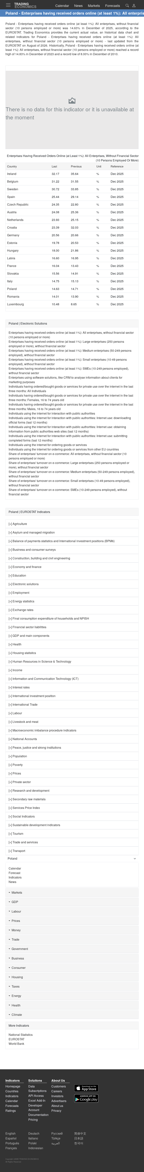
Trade (14, 939)
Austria (11, 212)
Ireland (11, 174)
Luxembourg (15, 304)
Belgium (12, 181)
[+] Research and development (29, 790)
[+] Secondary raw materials (27, 799)
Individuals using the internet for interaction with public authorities (52, 413)
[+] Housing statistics (22, 653)
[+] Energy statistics (21, 601)
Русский (57, 1133)
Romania (13, 296)
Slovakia (13, 273)
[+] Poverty (16, 765)
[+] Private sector (20, 782)
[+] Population (18, 756)
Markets (16, 892)
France (11, 266)
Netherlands (15, 220)
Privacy (56, 1110)
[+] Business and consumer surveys (32, 549)
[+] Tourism (16, 833)
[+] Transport (17, 851)
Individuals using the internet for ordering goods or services (48, 445)
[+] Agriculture (18, 524)
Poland (12, 289)
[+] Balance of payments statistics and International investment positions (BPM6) (62, 541)
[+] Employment (19, 592)
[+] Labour (15, 713)
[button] (134, 6)
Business (17, 958)
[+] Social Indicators (22, 816)
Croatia (12, 227)
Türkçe (55, 1138)
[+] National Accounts (23, 739)
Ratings (10, 1110)
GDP (14, 902)
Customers (58, 1086)
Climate (16, 1014)
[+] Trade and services (23, 842)
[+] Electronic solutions (24, 584)
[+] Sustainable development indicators (34, 825)
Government (19, 949)
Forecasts (12, 1106)
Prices (15, 921)
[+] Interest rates (19, 687)
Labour (15, 911)
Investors (57, 1096)
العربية (55, 1143)
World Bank (16, 1043)
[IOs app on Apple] (86, 1088)
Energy (15, 996)
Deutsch (33, 1133)
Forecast (14, 873)
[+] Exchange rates (21, 610)
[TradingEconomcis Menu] (9, 5)
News (12, 882)
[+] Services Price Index (24, 808)
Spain (11, 197)
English (10, 1133)
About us (57, 1106)
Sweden (12, 189)
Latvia (11, 258)
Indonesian (35, 1148)
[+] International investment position (32, 696)
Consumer (18, 967)
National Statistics (21, 1034)
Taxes (15, 986)
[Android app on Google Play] (86, 1098)
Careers (56, 1091)
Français (11, 1148)
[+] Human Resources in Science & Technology (40, 661)
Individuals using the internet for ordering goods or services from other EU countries (64, 449)
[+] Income (15, 670)
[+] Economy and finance (25, 567)
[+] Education (17, 575)
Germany (13, 235)
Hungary (13, 250)
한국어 (78, 1143)
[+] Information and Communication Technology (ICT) (44, 678)
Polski (32, 1143)
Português (12, 1143)
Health (15, 1005)
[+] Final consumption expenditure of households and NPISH (49, 618)
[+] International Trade (23, 704)
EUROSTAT (13, 45)
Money (15, 930)
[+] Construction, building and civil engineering (39, 558)
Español (10, 1138)
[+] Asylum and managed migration (32, 532)
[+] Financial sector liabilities (27, 627)
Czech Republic (17, 204)
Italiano (33, 1138)
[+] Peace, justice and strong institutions (35, 747)
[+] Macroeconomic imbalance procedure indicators (42, 730)
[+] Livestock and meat (23, 721)
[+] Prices (15, 773)
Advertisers (58, 1101)
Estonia (12, 243)
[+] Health (15, 644)
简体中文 (80, 1133)
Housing (16, 977)
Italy (10, 281)
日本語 (78, 1138)
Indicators (15, 877)
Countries (11, 1091)
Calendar (15, 868)
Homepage (12, 1086)
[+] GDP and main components (29, 635)
